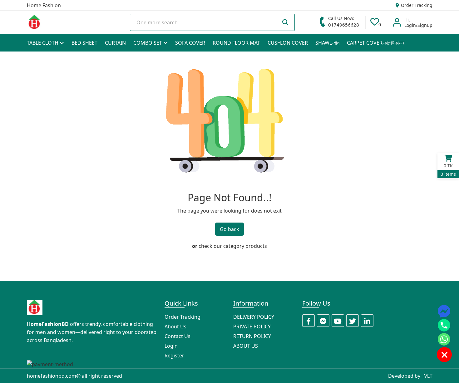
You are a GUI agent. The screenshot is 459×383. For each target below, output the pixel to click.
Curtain (115, 42)
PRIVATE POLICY (252, 326)
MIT (427, 375)
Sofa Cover (190, 42)
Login (171, 345)
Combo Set (148, 42)
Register (174, 355)
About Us (175, 326)
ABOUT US (245, 345)
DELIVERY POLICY (253, 316)
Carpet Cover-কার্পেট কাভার (375, 42)
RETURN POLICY (252, 336)
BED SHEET (84, 42)
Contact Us (177, 336)
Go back (229, 229)
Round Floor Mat (236, 42)
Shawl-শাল (327, 42)
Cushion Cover (288, 42)
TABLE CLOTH (43, 42)
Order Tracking (416, 5)
